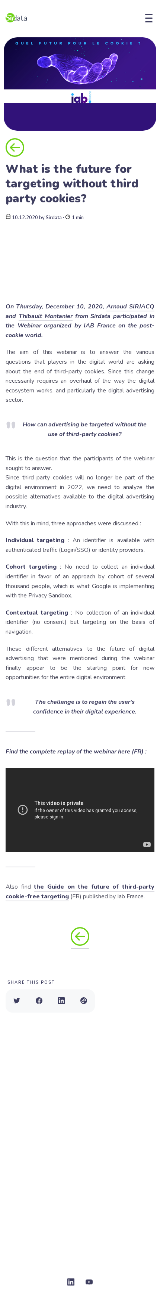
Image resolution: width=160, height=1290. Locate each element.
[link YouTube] (89, 1283)
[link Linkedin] (70, 1283)
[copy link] (84, 1001)
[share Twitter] (17, 1001)
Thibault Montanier (46, 316)
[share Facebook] (39, 1001)
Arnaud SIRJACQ (130, 306)
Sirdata (54, 218)
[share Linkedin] (61, 1001)
